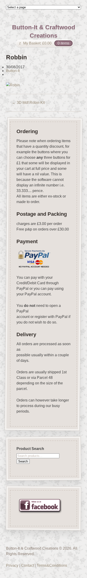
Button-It (13, 71)
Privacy (12, 565)
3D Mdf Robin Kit (28, 103)
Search (23, 461)
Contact (27, 565)
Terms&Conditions (52, 565)
